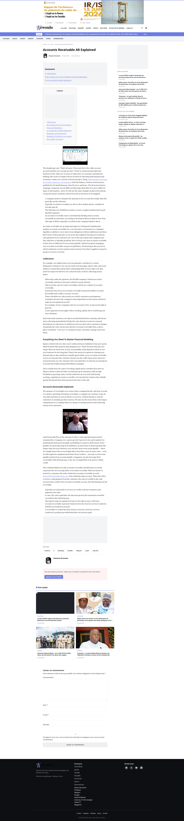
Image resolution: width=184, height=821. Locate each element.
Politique (77, 766)
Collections (51, 49)
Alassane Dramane (54, 31)
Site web (46, 700)
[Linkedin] (141, 743)
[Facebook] (126, 743)
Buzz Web (103, 4)
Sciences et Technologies (83, 776)
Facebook (47, 526)
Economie (39, 14)
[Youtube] (136, 743)
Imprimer (95, 526)
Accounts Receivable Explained (59, 56)
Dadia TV (130, 4)
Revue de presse (80, 763)
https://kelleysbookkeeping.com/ (56, 452)
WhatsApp (61, 526)
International (58, 14)
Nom (45, 681)
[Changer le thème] (146, 4)
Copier (87, 526)
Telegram (79, 526)
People (76, 771)
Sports (95, 4)
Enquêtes (86, 789)
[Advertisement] (60, 82)
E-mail (46, 691)
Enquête (81, 4)
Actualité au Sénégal (116, 4)
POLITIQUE (72, 4)
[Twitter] (131, 743)
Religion (77, 768)
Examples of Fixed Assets (56, 109)
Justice (14, 14)
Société (88, 4)
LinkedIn (70, 526)
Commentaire (48, 653)
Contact (79, 789)
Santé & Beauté (79, 773)
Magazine (77, 780)
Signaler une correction (54, 553)
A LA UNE (64, 4)
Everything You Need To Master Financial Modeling (67, 53)
